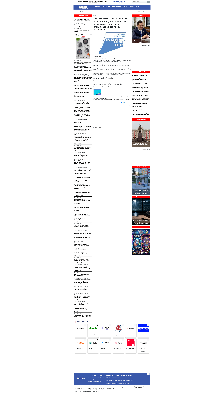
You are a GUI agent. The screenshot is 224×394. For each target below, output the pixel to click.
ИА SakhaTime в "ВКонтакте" (141, 11)
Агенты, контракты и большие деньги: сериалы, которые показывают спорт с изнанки (81, 244)
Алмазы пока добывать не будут (140, 95)
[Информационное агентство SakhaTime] (83, 7)
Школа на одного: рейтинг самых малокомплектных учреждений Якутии (140, 100)
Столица (125, 6)
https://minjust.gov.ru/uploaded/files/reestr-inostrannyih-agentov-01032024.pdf (90, 388)
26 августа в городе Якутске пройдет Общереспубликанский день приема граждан (82, 261)
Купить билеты (139, 8)
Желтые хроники (116, 6)
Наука (114, 8)
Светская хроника (99, 8)
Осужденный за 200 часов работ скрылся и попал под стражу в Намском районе (82, 194)
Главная (94, 375)
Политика (97, 6)
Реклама (117, 375)
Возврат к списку (97, 127)
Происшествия (106, 6)
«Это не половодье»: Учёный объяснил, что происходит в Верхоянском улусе (139, 79)
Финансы (108, 8)
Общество (130, 8)
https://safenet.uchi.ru (109, 78)
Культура (132, 6)
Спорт (137, 6)
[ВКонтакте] (121, 102)
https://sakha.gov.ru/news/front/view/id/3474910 (117, 99)
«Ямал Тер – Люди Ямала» (80, 249)
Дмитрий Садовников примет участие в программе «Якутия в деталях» (82, 209)
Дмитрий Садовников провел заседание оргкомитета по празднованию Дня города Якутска (83, 87)
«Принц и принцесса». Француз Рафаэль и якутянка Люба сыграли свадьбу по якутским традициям (140, 114)
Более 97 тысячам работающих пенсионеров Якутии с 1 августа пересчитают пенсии (140, 105)
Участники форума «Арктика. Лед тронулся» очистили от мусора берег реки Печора (82, 149)
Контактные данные (126, 375)
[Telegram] (124, 102)
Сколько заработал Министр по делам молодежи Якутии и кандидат (82, 187)
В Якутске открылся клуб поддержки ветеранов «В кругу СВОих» (82, 310)
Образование (122, 8)
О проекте (101, 375)
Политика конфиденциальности (94, 381)
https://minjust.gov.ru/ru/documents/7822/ (106, 389)
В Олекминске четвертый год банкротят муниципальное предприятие (81, 289)
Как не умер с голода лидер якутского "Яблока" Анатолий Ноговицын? (81, 227)
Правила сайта (109, 375)
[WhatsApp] (123, 102)
